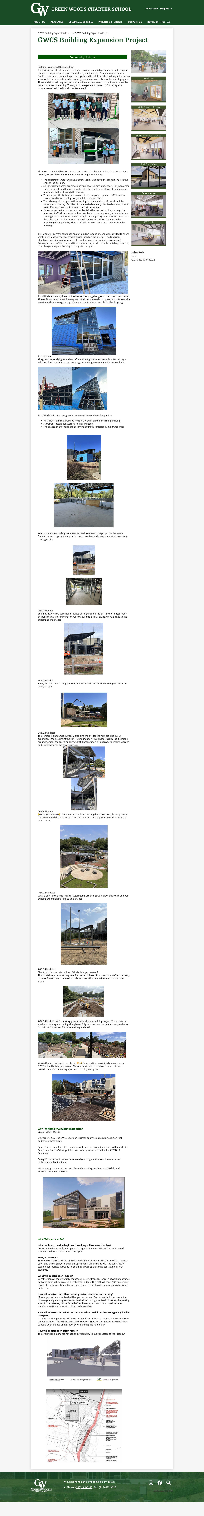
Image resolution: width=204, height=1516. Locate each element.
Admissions (152, 8)
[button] (39, 21)
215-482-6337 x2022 (144, 259)
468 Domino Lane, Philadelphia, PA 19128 (90, 1482)
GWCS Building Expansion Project (55, 33)
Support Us (166, 8)
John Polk (137, 252)
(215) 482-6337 (83, 1487)
